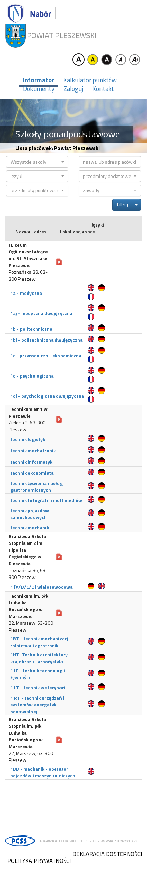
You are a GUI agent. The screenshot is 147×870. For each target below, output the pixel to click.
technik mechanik (29, 527)
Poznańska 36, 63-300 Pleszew (28, 574)
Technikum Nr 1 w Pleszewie (28, 412)
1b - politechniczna (31, 328)
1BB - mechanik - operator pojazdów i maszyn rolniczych (42, 772)
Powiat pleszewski (62, 35)
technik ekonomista (32, 472)
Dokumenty (38, 89)
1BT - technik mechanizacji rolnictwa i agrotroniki (40, 642)
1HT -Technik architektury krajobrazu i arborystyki (39, 658)
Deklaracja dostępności (107, 854)
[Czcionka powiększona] (135, 59)
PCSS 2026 (89, 841)
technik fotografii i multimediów (46, 500)
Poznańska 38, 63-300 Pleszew (28, 275)
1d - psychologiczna (32, 375)
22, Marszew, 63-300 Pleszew (31, 626)
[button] (37, 162)
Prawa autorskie (58, 841)
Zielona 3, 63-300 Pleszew (27, 426)
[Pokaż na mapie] (59, 262)
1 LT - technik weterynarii (38, 687)
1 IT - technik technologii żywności (37, 674)
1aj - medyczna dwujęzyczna (41, 313)
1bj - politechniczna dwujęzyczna (46, 340)
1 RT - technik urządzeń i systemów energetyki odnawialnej (37, 704)
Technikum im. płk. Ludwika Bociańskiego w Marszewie (29, 606)
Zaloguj (73, 89)
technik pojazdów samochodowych (29, 514)
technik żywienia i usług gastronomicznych (36, 486)
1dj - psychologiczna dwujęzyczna (47, 395)
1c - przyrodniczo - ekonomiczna (45, 355)
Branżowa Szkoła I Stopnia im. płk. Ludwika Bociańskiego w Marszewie (29, 733)
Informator (38, 80)
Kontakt (103, 89)
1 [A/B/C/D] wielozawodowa (41, 586)
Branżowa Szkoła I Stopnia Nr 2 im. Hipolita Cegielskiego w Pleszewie (29, 550)
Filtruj (122, 204)
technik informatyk (31, 461)
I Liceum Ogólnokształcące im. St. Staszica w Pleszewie (28, 255)
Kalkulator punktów (90, 80)
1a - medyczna (26, 293)
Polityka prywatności (39, 861)
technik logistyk (27, 439)
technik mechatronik (33, 450)
